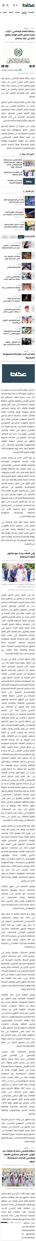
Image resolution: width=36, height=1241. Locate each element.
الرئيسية (31, 12)
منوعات (20, 197)
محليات (24, 12)
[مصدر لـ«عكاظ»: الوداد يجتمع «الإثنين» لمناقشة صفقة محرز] (30, 225)
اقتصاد (11, 12)
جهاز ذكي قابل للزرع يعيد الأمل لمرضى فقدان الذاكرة (14, 201)
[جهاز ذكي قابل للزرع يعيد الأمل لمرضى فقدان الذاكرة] (30, 201)
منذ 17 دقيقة (19, 204)
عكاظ (32, 28)
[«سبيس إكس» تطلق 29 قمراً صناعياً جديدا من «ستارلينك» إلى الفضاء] (30, 213)
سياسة (17, 12)
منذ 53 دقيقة (19, 217)
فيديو (5, 12)
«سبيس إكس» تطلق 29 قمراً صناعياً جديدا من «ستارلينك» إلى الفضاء (13, 213)
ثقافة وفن (16, 243)
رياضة (21, 222)
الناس (18, 264)
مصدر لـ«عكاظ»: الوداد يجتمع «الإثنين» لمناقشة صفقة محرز (14, 225)
